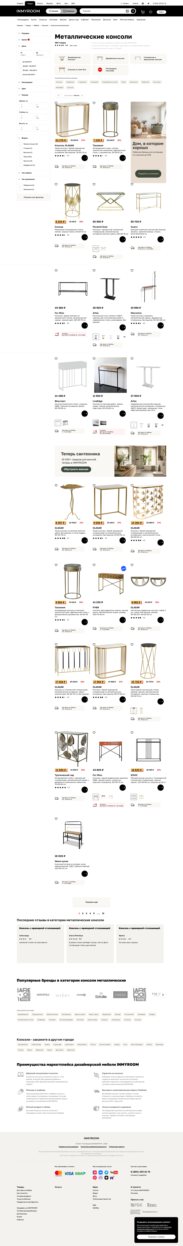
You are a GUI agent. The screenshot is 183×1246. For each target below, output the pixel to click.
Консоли (59, 82)
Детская (107, 19)
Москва (20, 1050)
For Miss (59, 313)
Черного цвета (80, 1014)
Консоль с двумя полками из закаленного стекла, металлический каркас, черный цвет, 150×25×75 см (70, 318)
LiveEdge (97, 401)
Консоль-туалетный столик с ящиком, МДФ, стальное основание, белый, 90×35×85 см (71, 406)
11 (103, 913)
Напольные (133, 82)
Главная (20, 3)
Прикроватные (37, 1014)
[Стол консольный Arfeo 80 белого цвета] (111, 337)
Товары (30, 4)
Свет (115, 19)
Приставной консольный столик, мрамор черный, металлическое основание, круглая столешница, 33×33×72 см (145, 693)
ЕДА (94, 1205)
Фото (59, 3)
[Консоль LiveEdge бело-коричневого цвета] (103, 423)
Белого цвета (93, 1014)
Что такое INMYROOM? (140, 1190)
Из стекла (80, 1019)
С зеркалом (82, 82)
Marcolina (136, 313)
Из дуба (117, 1014)
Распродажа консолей (111, 70)
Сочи (125, 1044)
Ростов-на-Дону (104, 1044)
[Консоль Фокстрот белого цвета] (58, 423)
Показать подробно (139, 1175)
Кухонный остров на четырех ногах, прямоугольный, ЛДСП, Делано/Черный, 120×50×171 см (72, 866)
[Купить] (85, 158)
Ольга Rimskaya (76, 935)
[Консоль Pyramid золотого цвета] (96, 249)
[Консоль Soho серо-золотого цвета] (141, 797)
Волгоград (159, 1044)
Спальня (43, 19)
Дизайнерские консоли (74, 58)
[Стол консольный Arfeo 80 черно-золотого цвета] (103, 337)
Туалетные (145, 82)
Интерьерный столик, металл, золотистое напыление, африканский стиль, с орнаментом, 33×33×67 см (109, 150)
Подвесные (70, 82)
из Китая (127, 1019)
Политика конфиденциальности (94, 1147)
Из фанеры (41, 1019)
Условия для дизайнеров (27, 1211)
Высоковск (59, 1050)
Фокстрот (60, 401)
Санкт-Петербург (137, 1044)
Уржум (49, 1050)
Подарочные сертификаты (27, 1202)
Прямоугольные (52, 1014)
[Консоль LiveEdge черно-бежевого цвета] (96, 423)
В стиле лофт (129, 1014)
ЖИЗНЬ (96, 1208)
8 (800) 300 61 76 (159, 3)
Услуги (40, 3)
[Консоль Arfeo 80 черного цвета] (96, 337)
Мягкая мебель (127, 19)
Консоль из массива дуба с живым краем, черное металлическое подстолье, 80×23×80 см (108, 406)
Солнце (59, 227)
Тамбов (135, 3)
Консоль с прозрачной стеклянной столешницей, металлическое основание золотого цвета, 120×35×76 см (110, 232)
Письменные (66, 1014)
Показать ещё (92, 902)
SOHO (134, 775)
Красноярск (69, 1044)
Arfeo (96, 313)
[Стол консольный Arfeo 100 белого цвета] (134, 425)
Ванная (63, 19)
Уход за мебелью (23, 1199)
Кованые (104, 1019)
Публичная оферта (116, 1147)
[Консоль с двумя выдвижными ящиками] (96, 797)
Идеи (95, 1187)
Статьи (95, 1190)
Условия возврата (24, 1196)
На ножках (156, 82)
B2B (73, 3)
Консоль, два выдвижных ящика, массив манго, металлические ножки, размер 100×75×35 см (110, 612)
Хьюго (134, 227)
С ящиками (94, 82)
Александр (24, 935)
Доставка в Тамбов (24, 1190)
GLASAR (59, 528)
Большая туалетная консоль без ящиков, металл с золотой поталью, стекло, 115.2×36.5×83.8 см (148, 232)
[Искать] (133, 11)
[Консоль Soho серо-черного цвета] (134, 797)
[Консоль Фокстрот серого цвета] (65, 423)
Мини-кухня (61, 861)
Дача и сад (74, 19)
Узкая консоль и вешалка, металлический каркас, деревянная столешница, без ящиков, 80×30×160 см (148, 318)
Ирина (122, 935)
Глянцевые (141, 1014)
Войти (161, 12)
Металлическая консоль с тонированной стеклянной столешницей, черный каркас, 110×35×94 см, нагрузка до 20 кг (148, 780)
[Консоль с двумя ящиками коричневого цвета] (103, 797)
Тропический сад (64, 775)
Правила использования (68, 1147)
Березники (39, 1050)
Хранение (141, 19)
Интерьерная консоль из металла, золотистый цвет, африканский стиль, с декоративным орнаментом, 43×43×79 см (72, 613)
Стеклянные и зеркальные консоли (153, 58)
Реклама (134, 1193)
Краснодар (57, 1044)
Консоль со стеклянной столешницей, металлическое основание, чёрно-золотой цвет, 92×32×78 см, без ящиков (72, 692)
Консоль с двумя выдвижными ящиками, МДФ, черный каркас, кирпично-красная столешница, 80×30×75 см (110, 780)
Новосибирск (82, 1044)
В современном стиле (109, 82)
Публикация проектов (102, 1199)
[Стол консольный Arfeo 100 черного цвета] (156, 425)
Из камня (52, 1019)
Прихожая (96, 19)
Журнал (49, 3)
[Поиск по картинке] (127, 11)
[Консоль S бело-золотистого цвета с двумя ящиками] (111, 797)
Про (66, 3)
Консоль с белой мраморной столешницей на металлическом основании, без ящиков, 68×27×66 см (109, 692)
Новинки (20, 1220)
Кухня (34, 19)
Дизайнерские (23, 1014)
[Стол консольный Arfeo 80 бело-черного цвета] (118, 337)
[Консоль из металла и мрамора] (134, 711)
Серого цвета (92, 1019)
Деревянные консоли (115, 58)
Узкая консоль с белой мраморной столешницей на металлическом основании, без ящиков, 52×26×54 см (109, 533)
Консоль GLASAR (64, 145)
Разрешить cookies (156, 1237)
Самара (117, 1044)
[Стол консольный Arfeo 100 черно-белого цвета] (141, 425)
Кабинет (85, 19)
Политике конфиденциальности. (154, 1228)
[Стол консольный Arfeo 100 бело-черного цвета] (149, 425)
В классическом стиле (25, 1019)
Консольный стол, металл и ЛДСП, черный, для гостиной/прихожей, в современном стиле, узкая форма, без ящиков (109, 319)
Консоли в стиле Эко (77, 70)
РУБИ (96, 607)
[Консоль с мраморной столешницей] (141, 711)
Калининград (36, 1044)
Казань (47, 1044)
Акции (19, 1217)
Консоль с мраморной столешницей (39, 928)
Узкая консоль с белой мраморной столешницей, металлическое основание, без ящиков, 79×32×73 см (71, 150)
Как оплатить (22, 1193)
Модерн (152, 1014)
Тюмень (149, 1044)
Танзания (98, 145)
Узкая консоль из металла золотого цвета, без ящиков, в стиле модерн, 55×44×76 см (70, 533)
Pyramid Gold (100, 227)
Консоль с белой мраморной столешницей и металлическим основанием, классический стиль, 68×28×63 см (145, 534)
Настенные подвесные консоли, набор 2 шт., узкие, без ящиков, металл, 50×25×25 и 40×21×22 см (148, 612)
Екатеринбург (23, 1044)
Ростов (93, 1044)
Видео (95, 1193)
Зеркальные (107, 1014)
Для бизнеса (22, 1214)
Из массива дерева (66, 1019)
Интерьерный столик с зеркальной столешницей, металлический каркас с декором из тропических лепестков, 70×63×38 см (72, 781)
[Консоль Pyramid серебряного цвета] (103, 249)
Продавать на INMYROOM (27, 1208)
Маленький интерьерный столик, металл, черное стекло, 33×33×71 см (70, 231)
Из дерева (59, 87)
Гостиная (53, 19)
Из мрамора (116, 1019)
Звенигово (70, 1050)
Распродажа (23, 19)
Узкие (123, 82)
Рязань (29, 1050)
